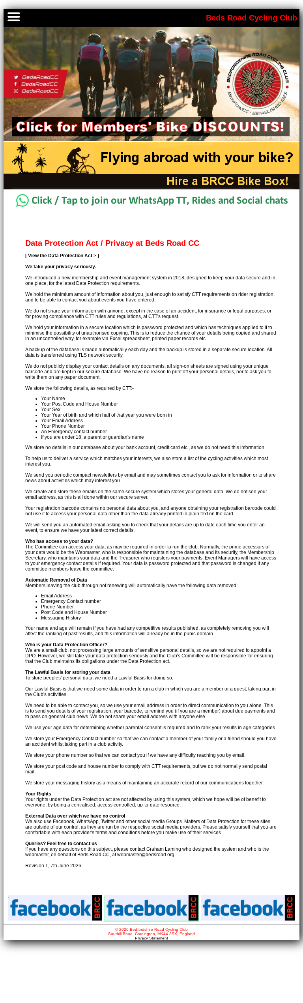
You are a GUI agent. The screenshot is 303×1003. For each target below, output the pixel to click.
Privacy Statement (151, 938)
